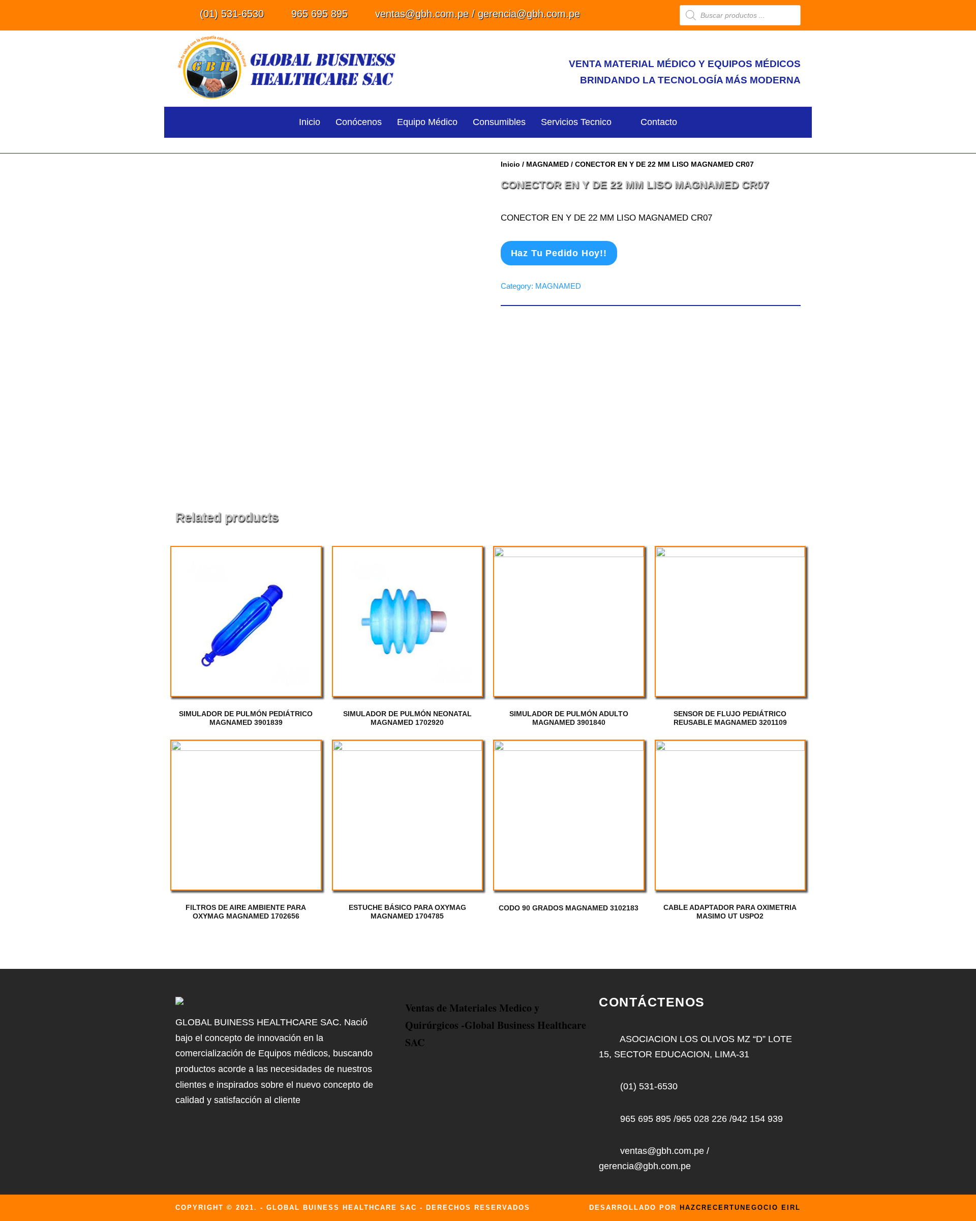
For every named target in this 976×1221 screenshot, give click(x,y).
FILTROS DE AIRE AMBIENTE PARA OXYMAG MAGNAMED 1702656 (246, 911)
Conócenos (359, 122)
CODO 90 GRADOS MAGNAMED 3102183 (568, 908)
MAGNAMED (547, 164)
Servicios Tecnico (576, 122)
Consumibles (499, 122)
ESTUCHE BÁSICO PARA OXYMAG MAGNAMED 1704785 (407, 911)
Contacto (658, 122)
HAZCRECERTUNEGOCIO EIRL (740, 1207)
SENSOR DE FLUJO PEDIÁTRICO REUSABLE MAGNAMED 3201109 (730, 718)
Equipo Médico (427, 122)
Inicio (309, 122)
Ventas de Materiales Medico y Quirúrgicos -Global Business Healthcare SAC (495, 1025)
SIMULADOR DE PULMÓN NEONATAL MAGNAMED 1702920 (407, 718)
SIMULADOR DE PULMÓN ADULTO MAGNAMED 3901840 (568, 718)
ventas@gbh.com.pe (422, 13)
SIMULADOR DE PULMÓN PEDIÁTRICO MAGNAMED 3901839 (246, 718)
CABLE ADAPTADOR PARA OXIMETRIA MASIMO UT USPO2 (730, 911)
